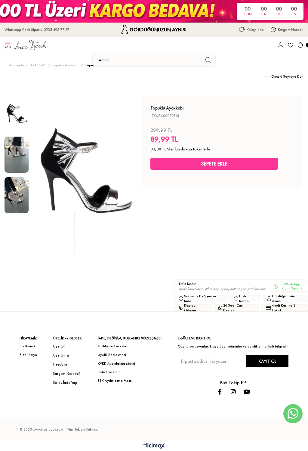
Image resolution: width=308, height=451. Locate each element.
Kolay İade (255, 29)
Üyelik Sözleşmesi (112, 354)
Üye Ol (59, 346)
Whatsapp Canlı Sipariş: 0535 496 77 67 (37, 29)
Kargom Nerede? (67, 373)
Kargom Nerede (290, 29)
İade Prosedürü (110, 371)
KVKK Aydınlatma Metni (116, 363)
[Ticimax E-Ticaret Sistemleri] (154, 446)
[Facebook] (220, 391)
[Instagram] (233, 391)
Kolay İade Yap (65, 382)
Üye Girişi (61, 355)
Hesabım (60, 364)
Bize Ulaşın (28, 354)
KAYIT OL (267, 361)
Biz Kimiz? (27, 346)
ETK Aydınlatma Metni (115, 380)
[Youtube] (246, 391)
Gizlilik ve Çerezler (113, 346)
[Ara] (208, 60)
